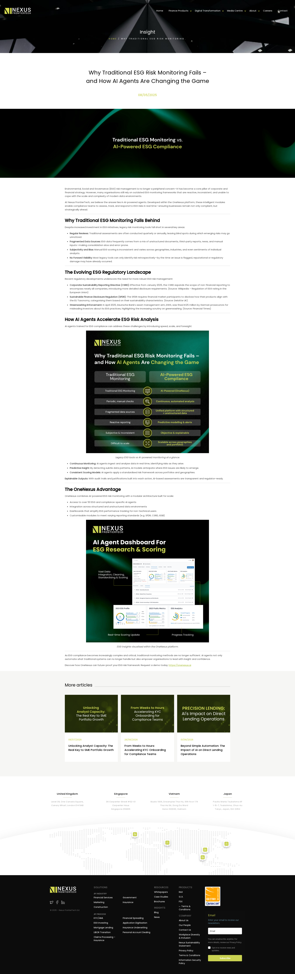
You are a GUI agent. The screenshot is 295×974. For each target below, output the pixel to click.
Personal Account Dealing (136, 932)
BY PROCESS (100, 914)
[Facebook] (57, 902)
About (252, 10)
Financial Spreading (133, 918)
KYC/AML (98, 918)
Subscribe (225, 958)
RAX (181, 892)
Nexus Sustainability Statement (189, 944)
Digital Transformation (207, 10)
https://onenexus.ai (180, 665)
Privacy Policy (186, 950)
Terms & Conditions (189, 955)
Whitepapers (161, 892)
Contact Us (185, 929)
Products (185, 887)
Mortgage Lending (103, 927)
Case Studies (161, 896)
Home (159, 10)
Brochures (159, 901)
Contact (283, 10)
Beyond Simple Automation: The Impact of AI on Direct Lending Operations (203, 750)
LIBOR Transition (102, 932)
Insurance (128, 902)
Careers (267, 10)
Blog (156, 912)
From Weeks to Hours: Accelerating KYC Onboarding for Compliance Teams (145, 750)
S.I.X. (181, 896)
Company (185, 915)
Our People (185, 925)
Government (130, 897)
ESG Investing (101, 922)
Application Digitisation (135, 922)
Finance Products (178, 10)
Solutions (100, 887)
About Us (183, 920)
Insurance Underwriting (135, 927)
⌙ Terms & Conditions (185, 908)
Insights (159, 907)
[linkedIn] (63, 902)
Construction (101, 907)
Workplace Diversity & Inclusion (189, 936)
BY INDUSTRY (100, 893)
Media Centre (235, 10)
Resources (161, 887)
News (157, 917)
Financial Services (103, 897)
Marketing (99, 902)
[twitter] (51, 902)
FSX (181, 901)
